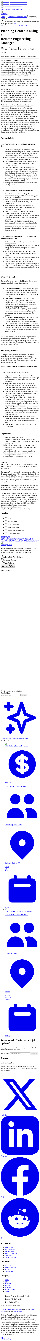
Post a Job (8, 1265)
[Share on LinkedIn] (20, 650)
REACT (12, 541)
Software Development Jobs (17, 17)
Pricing (7, 1269)
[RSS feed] (2, 1239)
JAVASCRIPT (34, 541)
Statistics (8, 1284)
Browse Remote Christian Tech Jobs (17, 1296)
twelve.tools (18, 1311)
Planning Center (6, 545)
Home (3, 17)
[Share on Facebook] (20, 689)
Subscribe (34, 1053)
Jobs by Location (11, 1253)
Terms (7, 1291)
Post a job (4, 14)
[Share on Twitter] (20, 611)
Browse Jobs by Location (13, 1299)
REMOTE (17, 539)
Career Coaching (11, 1257)
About (7, 1280)
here (15, 24)
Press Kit (8, 1287)
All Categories (10, 1249)
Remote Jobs (9, 1251)
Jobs (2, 9)
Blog (6, 1282)
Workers (14, 9)
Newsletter (8, 1255)
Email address (5, 693)
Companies (7, 9)
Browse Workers (10, 1267)
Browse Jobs (9, 1247)
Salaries (19, 9)
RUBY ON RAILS (22, 541)
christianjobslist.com (8, 1309)
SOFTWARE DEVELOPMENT (7, 538)
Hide (13, 566)
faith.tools (18, 1309)
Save (5, 566)
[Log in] (2, 12)
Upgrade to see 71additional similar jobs (14, 738)
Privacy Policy (10, 1289)
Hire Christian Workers (13, 1302)
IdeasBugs (7, 1339)
